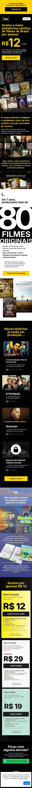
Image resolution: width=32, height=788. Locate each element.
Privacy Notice (23, 778)
